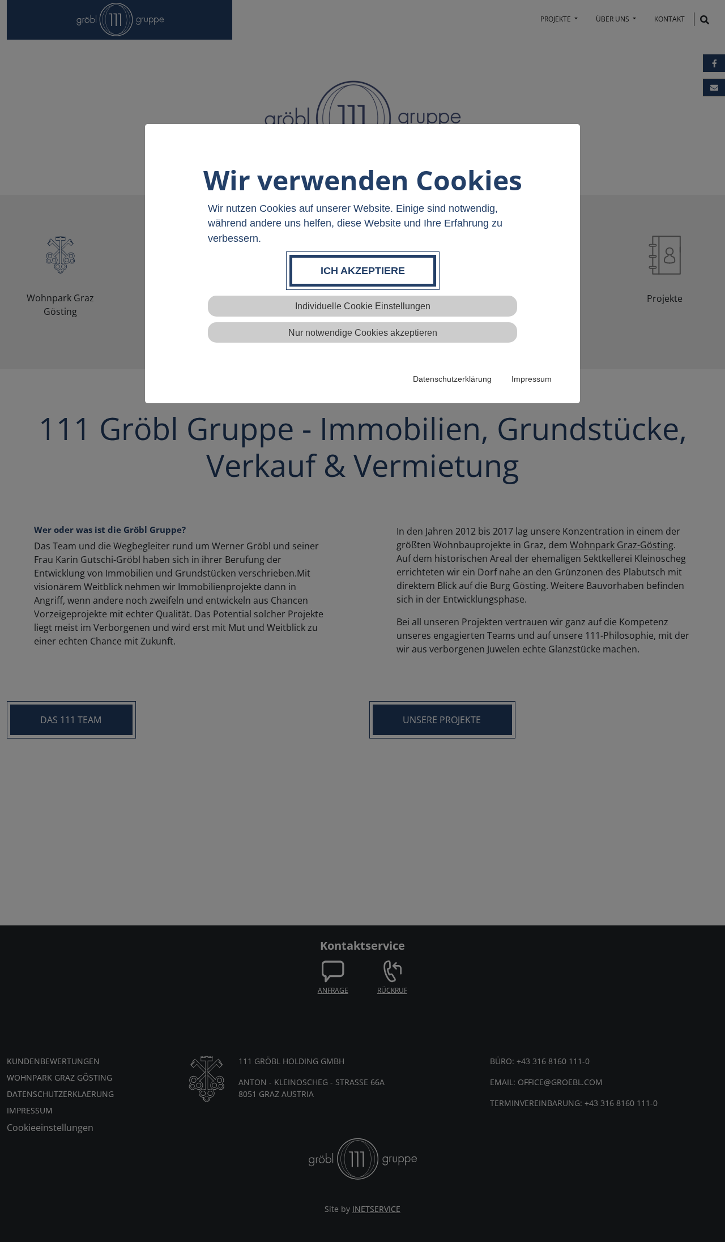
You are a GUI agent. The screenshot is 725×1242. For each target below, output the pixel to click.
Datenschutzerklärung (452, 378)
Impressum (531, 378)
